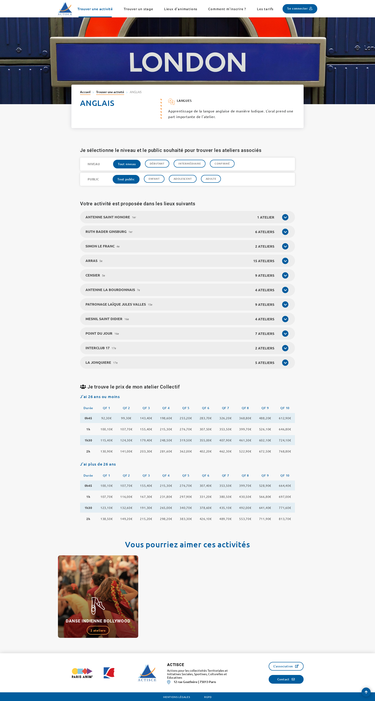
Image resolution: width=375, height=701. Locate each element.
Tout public (126, 179)
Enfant (154, 179)
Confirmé (222, 163)
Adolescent (183, 179)
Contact (283, 679)
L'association (283, 666)
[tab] (187, 217)
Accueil (85, 92)
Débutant (157, 163)
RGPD (208, 697)
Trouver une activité (110, 92)
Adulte (211, 179)
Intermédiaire (189, 163)
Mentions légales (176, 697)
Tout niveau (127, 164)
